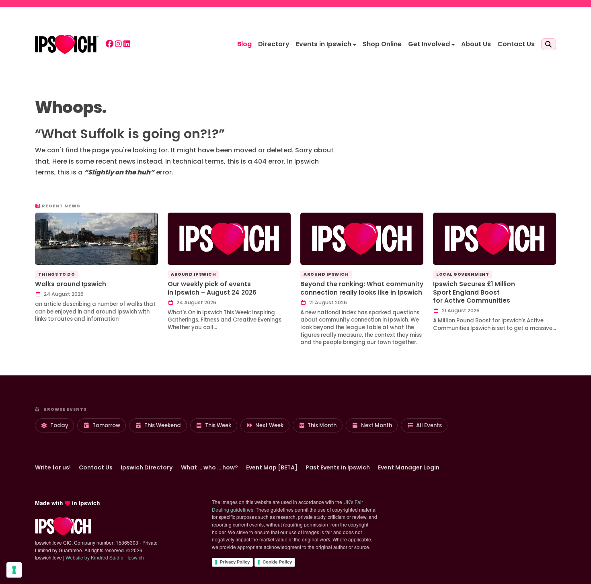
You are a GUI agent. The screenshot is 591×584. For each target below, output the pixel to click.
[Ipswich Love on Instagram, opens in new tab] (118, 44)
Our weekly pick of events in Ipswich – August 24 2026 (212, 288)
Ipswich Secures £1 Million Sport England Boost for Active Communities (474, 292)
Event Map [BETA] (272, 467)
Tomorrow (106, 425)
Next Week (269, 425)
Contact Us (516, 44)
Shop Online (382, 44)
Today (59, 425)
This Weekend (162, 425)
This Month (322, 425)
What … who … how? (209, 467)
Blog (244, 44)
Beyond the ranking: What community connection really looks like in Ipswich (361, 288)
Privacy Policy (235, 562)
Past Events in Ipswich (338, 467)
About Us (476, 44)
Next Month (376, 425)
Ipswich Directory (147, 467)
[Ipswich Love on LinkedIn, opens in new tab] (126, 44)
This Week (218, 425)
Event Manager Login (408, 467)
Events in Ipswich (323, 44)
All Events (429, 425)
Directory (273, 44)
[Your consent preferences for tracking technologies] (14, 570)
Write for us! (53, 467)
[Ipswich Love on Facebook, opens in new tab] (109, 44)
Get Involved (429, 44)
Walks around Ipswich (70, 284)
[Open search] (548, 44)
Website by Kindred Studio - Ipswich (105, 557)
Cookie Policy (277, 562)
